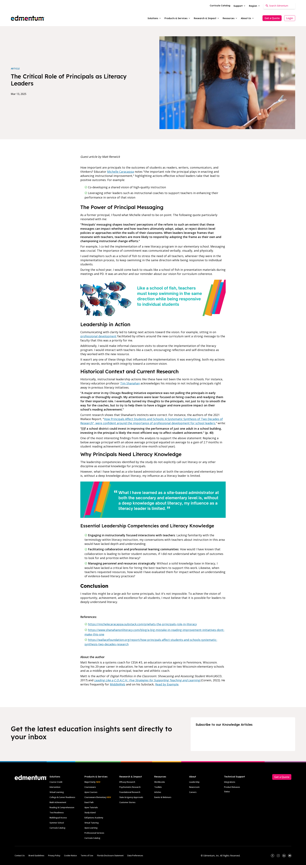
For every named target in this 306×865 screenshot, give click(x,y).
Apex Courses (90, 792)
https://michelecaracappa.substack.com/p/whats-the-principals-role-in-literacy (142, 624)
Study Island (90, 812)
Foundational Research (129, 792)
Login (289, 18)
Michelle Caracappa (120, 172)
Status (227, 791)
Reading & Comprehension (62, 807)
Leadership (194, 782)
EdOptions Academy (93, 817)
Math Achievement (58, 802)
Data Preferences (135, 855)
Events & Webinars (162, 797)
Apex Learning (91, 827)
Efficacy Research (127, 782)
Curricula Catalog (57, 827)
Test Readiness (57, 812)
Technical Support (234, 776)
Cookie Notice (70, 855)
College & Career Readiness (62, 797)
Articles (157, 792)
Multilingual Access (58, 817)
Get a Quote (272, 18)
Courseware (90, 787)
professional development (98, 336)
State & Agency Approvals (131, 797)
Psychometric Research (130, 787)
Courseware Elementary (97, 797)
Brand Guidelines (36, 855)
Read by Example (166, 684)
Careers (193, 792)
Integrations (229, 782)
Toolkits (158, 787)
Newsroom (194, 787)
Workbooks (159, 782)
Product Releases (232, 787)
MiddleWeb (117, 684)
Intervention (55, 787)
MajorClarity (89, 782)
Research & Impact (130, 776)
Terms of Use (87, 855)
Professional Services (94, 833)
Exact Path (89, 802)
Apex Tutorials (91, 807)
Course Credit (56, 782)
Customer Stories (127, 802)
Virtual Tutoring (91, 822)
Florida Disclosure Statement (110, 855)
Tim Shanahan (130, 383)
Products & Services (95, 776)
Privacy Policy (54, 855)
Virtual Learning (57, 792)
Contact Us (20, 855)
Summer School (57, 822)
